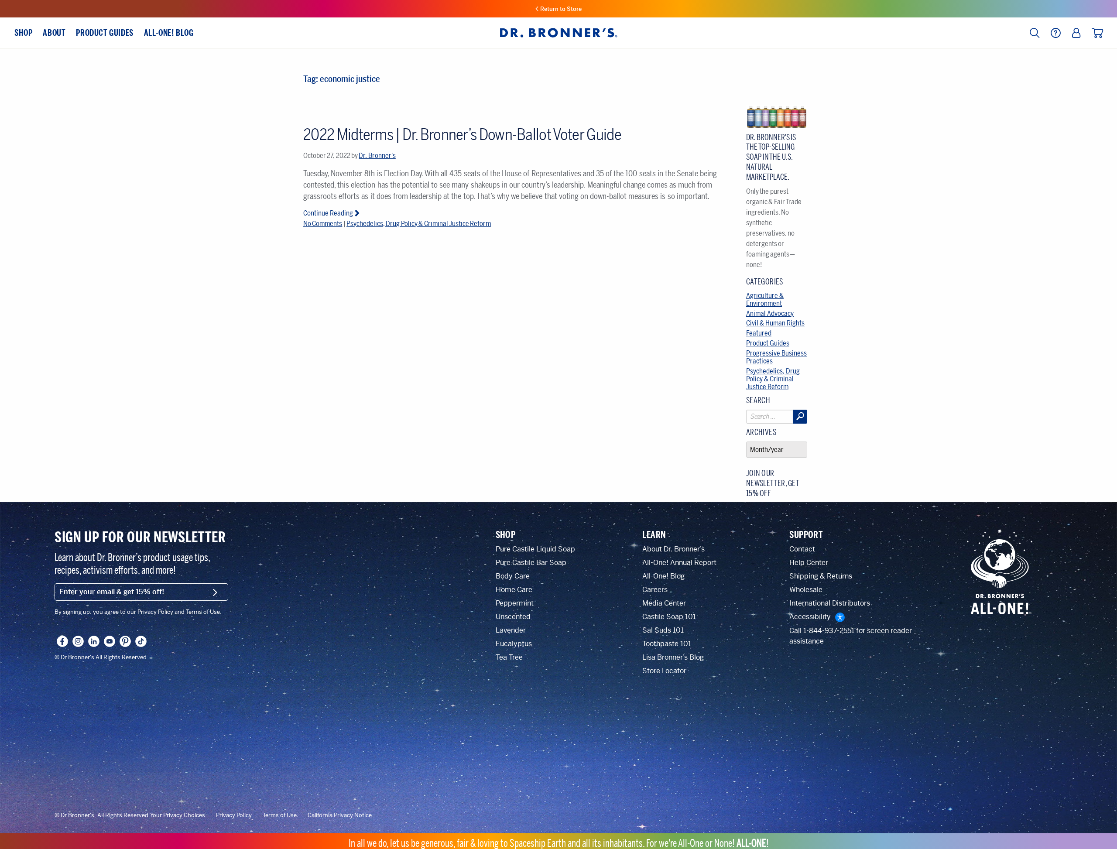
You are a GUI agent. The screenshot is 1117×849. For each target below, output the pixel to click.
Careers (655, 589)
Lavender (511, 630)
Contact (802, 549)
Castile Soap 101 (669, 616)
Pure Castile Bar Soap (531, 562)
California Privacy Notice (340, 815)
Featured (758, 333)
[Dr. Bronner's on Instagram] (78, 641)
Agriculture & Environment (765, 299)
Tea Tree (509, 657)
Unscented (513, 616)
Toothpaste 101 (666, 643)
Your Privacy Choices (177, 815)
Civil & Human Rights (775, 323)
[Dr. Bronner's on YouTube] (109, 641)
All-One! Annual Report (679, 562)
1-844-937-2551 (828, 630)
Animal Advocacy (770, 313)
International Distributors (829, 603)
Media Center (664, 603)
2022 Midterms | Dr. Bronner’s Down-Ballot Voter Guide (462, 134)
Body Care (513, 576)
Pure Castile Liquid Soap (535, 549)
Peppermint (515, 603)
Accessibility (810, 616)
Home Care (514, 589)
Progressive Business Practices (776, 357)
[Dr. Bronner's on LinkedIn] (94, 641)
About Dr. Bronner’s (673, 549)
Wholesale (805, 589)
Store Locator (664, 670)
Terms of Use (280, 815)
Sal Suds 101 (663, 630)
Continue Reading (328, 213)
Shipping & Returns (820, 576)
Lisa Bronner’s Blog (673, 657)
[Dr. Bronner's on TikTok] (141, 641)
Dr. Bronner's (377, 155)
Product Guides (767, 343)
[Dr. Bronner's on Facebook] (62, 641)
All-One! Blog (663, 576)
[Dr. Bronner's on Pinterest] (125, 641)
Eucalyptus (514, 643)
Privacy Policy (234, 815)
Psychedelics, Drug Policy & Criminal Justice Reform (418, 223)
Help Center (808, 562)
